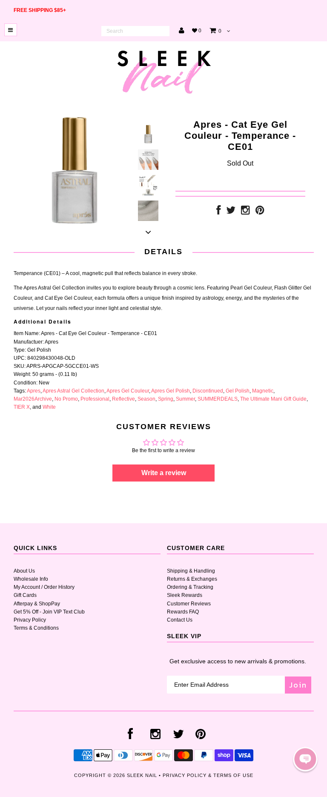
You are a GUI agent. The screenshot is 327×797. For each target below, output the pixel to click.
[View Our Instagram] (245, 212)
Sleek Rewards (184, 595)
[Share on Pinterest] (259, 212)
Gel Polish (238, 391)
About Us (24, 571)
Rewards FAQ (183, 612)
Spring (165, 399)
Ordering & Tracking (190, 587)
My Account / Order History (44, 587)
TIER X (22, 407)
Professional (94, 399)
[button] (305, 759)
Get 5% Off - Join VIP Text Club (49, 612)
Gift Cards (25, 595)
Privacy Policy (30, 620)
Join (298, 685)
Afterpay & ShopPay (37, 604)
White (49, 407)
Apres (33, 391)
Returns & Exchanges (192, 579)
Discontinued (207, 391)
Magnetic (262, 391)
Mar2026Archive (33, 399)
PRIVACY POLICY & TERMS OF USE (208, 775)
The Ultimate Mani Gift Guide (273, 399)
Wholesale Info (31, 579)
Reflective (123, 399)
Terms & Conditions (36, 628)
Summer (185, 399)
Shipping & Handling (191, 571)
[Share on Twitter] (230, 212)
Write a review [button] (163, 472)
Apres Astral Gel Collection (73, 391)
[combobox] (135, 31)
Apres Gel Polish (170, 391)
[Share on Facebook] (218, 212)
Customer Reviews (189, 604)
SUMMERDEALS (218, 399)
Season (146, 399)
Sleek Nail (142, 775)
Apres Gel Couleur (127, 391)
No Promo (66, 399)
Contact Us (179, 620)
